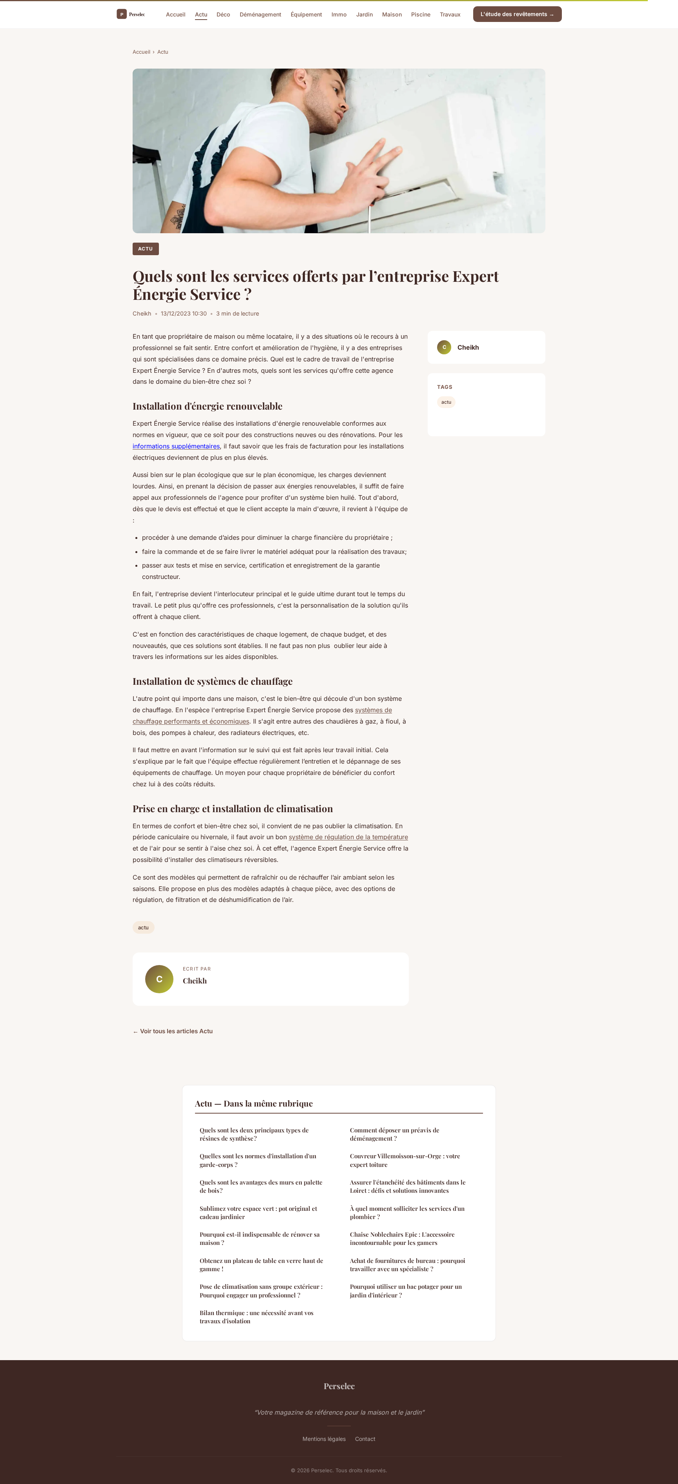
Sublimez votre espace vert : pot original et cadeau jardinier (258, 1213)
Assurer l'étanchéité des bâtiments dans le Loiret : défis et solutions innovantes (408, 1186)
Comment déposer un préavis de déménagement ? (394, 1134)
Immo (339, 14)
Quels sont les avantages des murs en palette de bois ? (261, 1186)
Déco (223, 14)
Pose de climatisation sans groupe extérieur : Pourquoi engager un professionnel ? (261, 1291)
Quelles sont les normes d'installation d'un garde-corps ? (258, 1160)
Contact (365, 1438)
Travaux (450, 14)
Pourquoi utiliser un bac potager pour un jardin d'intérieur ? (406, 1291)
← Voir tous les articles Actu (173, 1031)
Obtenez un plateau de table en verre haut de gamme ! (261, 1265)
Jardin (364, 14)
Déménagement (260, 14)
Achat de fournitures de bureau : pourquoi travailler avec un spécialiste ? (407, 1265)
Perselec (339, 1385)
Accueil (176, 14)
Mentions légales (324, 1438)
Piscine (420, 14)
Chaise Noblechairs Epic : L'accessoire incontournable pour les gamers (402, 1238)
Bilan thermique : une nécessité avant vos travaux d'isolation (256, 1317)
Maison (392, 14)
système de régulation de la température (348, 837)
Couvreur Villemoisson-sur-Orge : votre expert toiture (405, 1160)
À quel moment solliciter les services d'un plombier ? (407, 1213)
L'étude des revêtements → (517, 14)
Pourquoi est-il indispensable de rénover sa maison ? (260, 1238)
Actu (201, 14)
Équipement (306, 14)
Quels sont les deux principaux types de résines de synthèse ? (254, 1134)
